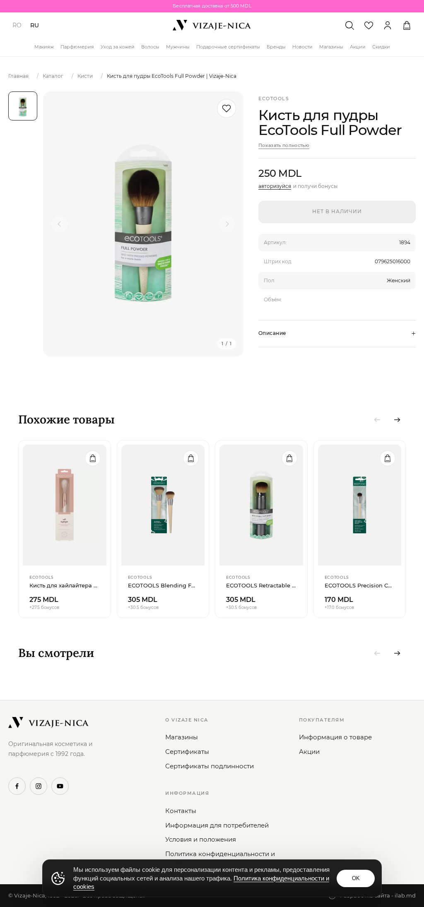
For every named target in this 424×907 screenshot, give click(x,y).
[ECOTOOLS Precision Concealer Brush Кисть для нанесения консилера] (360, 505)
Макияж (44, 47)
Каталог (53, 76)
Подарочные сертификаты (228, 47)
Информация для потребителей (217, 825)
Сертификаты (187, 751)
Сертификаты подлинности (209, 766)
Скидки (381, 47)
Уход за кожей (118, 47)
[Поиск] (349, 25)
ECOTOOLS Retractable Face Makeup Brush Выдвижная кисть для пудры (261, 585)
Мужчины (178, 47)
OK (356, 878)
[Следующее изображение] (227, 224)
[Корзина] (407, 25)
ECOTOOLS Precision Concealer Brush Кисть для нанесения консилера (360, 585)
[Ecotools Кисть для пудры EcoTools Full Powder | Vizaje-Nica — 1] (22, 105)
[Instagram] (38, 786)
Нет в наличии (336, 211)
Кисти (85, 76)
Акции (358, 47)
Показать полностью (283, 145)
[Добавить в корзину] (93, 458)
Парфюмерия (77, 47)
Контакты (180, 811)
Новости (302, 47)
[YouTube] (60, 786)
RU (34, 25)
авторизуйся (274, 186)
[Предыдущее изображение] (60, 224)
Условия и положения (200, 839)
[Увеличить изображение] (143, 223)
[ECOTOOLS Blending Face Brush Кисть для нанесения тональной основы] (163, 505)
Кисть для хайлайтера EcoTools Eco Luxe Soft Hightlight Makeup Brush (64, 585)
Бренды (276, 47)
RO (17, 25)
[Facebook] (17, 786)
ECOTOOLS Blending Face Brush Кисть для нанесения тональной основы (163, 585)
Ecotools (273, 98)
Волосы (150, 47)
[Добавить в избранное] (226, 108)
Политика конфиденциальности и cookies (220, 858)
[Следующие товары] (397, 419)
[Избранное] (368, 25)
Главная (18, 76)
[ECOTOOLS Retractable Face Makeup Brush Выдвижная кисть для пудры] (261, 505)
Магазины (331, 47)
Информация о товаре (335, 737)
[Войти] (387, 25)
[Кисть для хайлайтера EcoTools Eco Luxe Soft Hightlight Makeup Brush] (64, 505)
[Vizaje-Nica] (212, 25)
